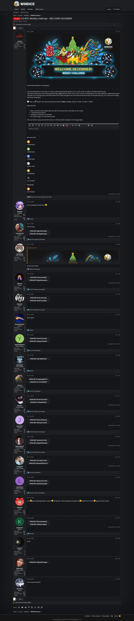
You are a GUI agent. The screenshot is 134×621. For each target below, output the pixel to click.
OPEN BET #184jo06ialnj (38, 402)
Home (23, 9)
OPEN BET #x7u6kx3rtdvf (38, 460)
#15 (119, 477)
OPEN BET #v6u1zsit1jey (38, 298)
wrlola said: (31, 248)
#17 (119, 518)
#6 (119, 294)
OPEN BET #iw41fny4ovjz (38, 338)
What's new (39, 9)
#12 (119, 416)
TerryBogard (45, 85)
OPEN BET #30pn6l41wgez (38, 562)
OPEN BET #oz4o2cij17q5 (38, 440)
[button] (44, 9)
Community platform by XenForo (67, 619)
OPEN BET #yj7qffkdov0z (38, 359)
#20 (119, 579)
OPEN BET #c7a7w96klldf (38, 382)
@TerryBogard (66, 501)
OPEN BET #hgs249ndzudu (38, 443)
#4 (119, 244)
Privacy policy (105, 616)
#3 (119, 223)
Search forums (24, 12)
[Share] (116, 32)
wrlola (16, 21)
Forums (30, 9)
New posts (16, 12)
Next (20, 28)
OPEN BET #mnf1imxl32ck (38, 399)
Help (111, 616)
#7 (119, 314)
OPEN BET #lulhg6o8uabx (38, 234)
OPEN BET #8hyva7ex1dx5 (38, 481)
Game (16, 9)
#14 (119, 457)
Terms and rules (96, 616)
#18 (119, 538)
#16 (119, 497)
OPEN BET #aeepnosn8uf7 (38, 341)
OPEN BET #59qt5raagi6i (38, 524)
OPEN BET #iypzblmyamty (38, 280)
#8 (119, 335)
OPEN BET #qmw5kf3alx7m (38, 463)
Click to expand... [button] (73, 263)
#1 (119, 31)
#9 (119, 355)
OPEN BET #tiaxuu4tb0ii (38, 277)
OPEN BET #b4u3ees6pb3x (38, 521)
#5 (119, 274)
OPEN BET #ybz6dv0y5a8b (38, 484)
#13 (119, 436)
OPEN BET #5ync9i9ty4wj (38, 420)
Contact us (88, 616)
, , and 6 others (41, 197)
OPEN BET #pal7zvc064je (38, 300)
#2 (119, 202)
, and (37, 239)
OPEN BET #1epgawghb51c (38, 379)
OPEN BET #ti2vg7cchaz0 (38, 423)
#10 (119, 375)
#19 (119, 558)
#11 (119, 396)
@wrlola (76, 501)
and (34, 269)
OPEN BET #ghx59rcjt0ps (38, 231)
